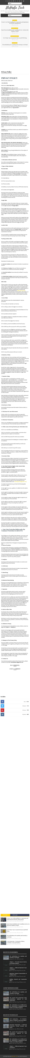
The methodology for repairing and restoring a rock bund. (15, 44)
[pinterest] (12, 1)
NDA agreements (21, 290)
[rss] (17, 1)
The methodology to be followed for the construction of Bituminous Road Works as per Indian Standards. (18, 1006)
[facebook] (6, 1)
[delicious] (23, 1)
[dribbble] (15, 1)
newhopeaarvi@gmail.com (20, 481)
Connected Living (15, 28)
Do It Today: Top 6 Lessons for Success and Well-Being (15, 38)
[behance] (19, 1)
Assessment (14, 42)
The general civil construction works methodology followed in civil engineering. (18, 999)
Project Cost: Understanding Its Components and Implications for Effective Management (14, 22)
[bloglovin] (14, 1)
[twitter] (8, 1)
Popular (15, 915)
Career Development (14, 36)
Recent (5, 915)
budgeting (15, 20)
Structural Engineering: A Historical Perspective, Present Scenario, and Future (18, 1026)
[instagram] (21, 1)
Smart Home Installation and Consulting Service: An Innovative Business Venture (15, 30)
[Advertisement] (15, 59)
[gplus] (10, 1)
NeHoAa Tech (15, 7)
